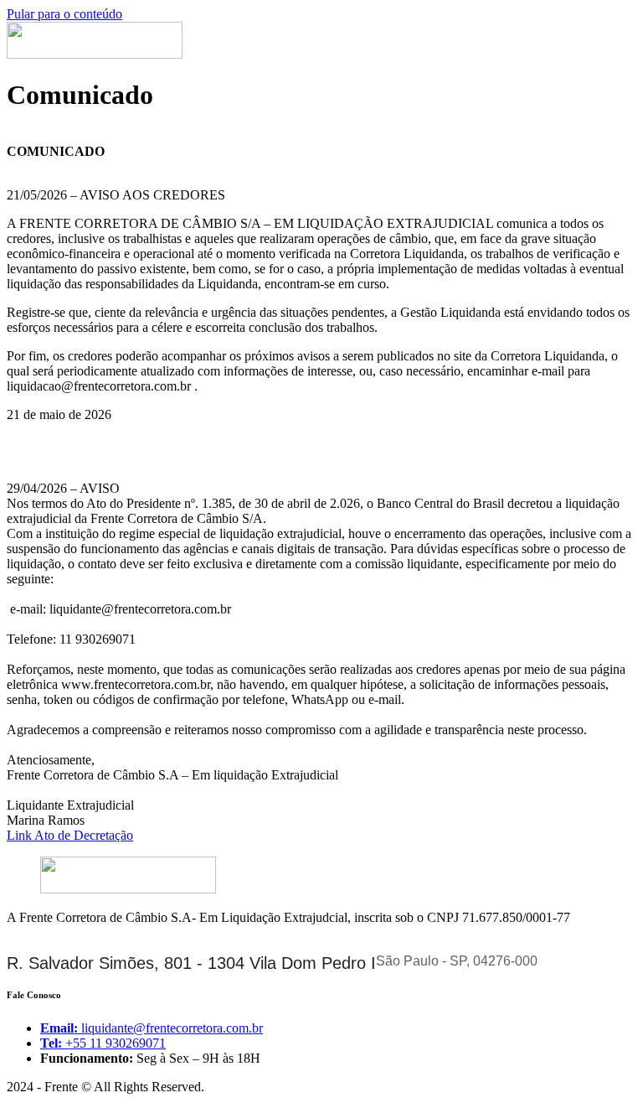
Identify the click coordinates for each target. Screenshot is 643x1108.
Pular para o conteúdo (64, 14)
